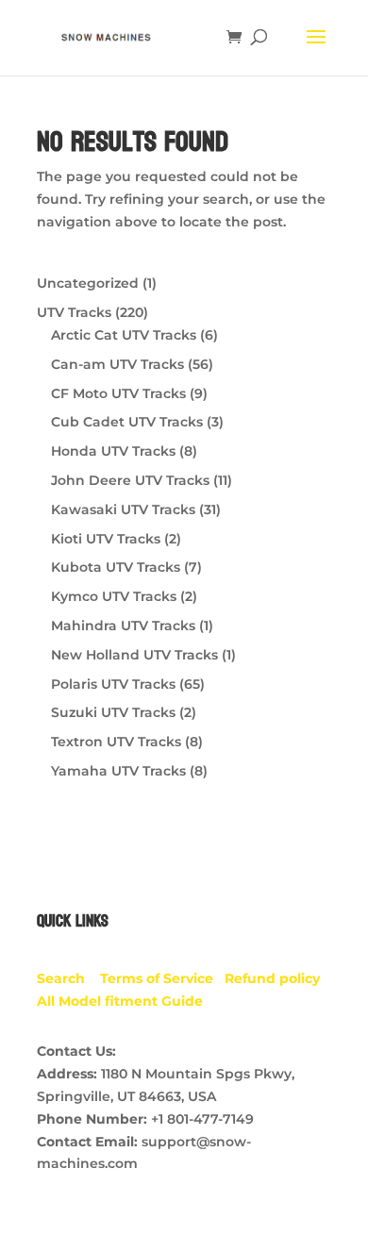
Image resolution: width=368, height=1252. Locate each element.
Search (68, 978)
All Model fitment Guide (120, 1001)
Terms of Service (162, 978)
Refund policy (276, 978)
